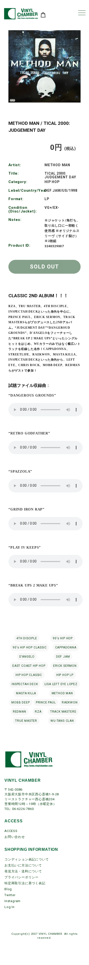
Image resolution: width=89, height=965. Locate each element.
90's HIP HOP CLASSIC (29, 647)
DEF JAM (63, 656)
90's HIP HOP (63, 638)
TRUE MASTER (26, 721)
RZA (38, 711)
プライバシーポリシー (21, 877)
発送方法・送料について (23, 871)
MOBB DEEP (20, 702)
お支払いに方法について (23, 865)
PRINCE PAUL (46, 702)
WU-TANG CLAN (62, 721)
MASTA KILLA (26, 693)
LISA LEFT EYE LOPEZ (60, 684)
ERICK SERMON (65, 666)
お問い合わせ (14, 836)
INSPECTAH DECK (25, 684)
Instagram (12, 901)
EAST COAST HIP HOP (28, 666)
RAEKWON (70, 702)
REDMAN (19, 711)
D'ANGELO (27, 656)
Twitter (10, 895)
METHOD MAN (62, 693)
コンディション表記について (26, 859)
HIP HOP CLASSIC (29, 675)
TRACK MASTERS (63, 711)
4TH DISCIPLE (26, 638)
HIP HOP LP (64, 675)
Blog (8, 889)
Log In (9, 907)
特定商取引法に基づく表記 (24, 883)
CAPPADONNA (65, 647)
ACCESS (11, 831)
